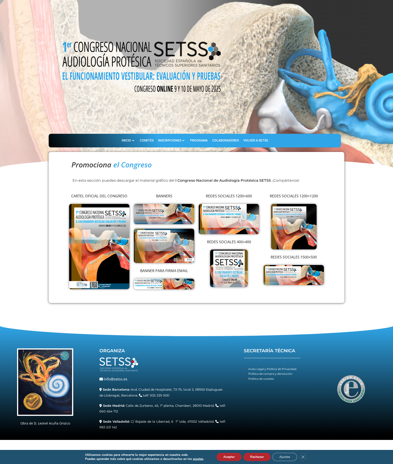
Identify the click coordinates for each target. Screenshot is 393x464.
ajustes (198, 459)
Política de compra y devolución (270, 373)
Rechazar (257, 457)
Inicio (126, 140)
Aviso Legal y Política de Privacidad (272, 369)
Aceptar (229, 457)
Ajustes (284, 457)
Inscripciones (169, 140)
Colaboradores (225, 140)
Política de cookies (261, 378)
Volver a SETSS (255, 140)
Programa (199, 140)
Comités (147, 140)
